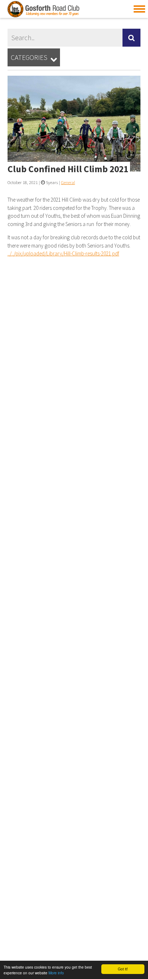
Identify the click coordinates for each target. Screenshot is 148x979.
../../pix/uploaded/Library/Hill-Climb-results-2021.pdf (63, 253)
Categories (34, 58)
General (68, 182)
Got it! (123, 968)
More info (56, 972)
